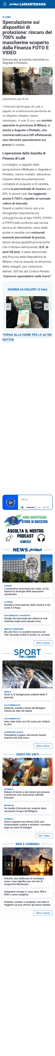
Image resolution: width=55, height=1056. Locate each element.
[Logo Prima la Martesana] (27, 4)
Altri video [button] (44, 835)
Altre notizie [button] (43, 642)
